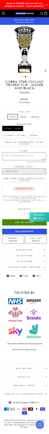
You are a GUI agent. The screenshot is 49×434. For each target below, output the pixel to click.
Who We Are (24, 368)
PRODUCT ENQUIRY (13, 239)
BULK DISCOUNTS (24, 231)
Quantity (24, 209)
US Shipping (24, 261)
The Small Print (24, 385)
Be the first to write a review (24, 349)
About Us (24, 377)
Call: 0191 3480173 (35, 239)
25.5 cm (35, 116)
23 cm (23, 116)
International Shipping (24, 267)
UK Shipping (25, 255)
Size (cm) (24, 112)
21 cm (12, 116)
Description (24, 250)
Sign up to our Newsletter (23, 394)
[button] (24, 349)
